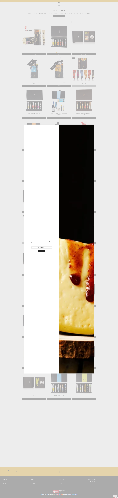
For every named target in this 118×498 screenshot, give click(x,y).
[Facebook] (38, 256)
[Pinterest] (42, 256)
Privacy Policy (45, 253)
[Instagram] (40, 256)
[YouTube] (45, 256)
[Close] (93, 126)
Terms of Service (51, 253)
